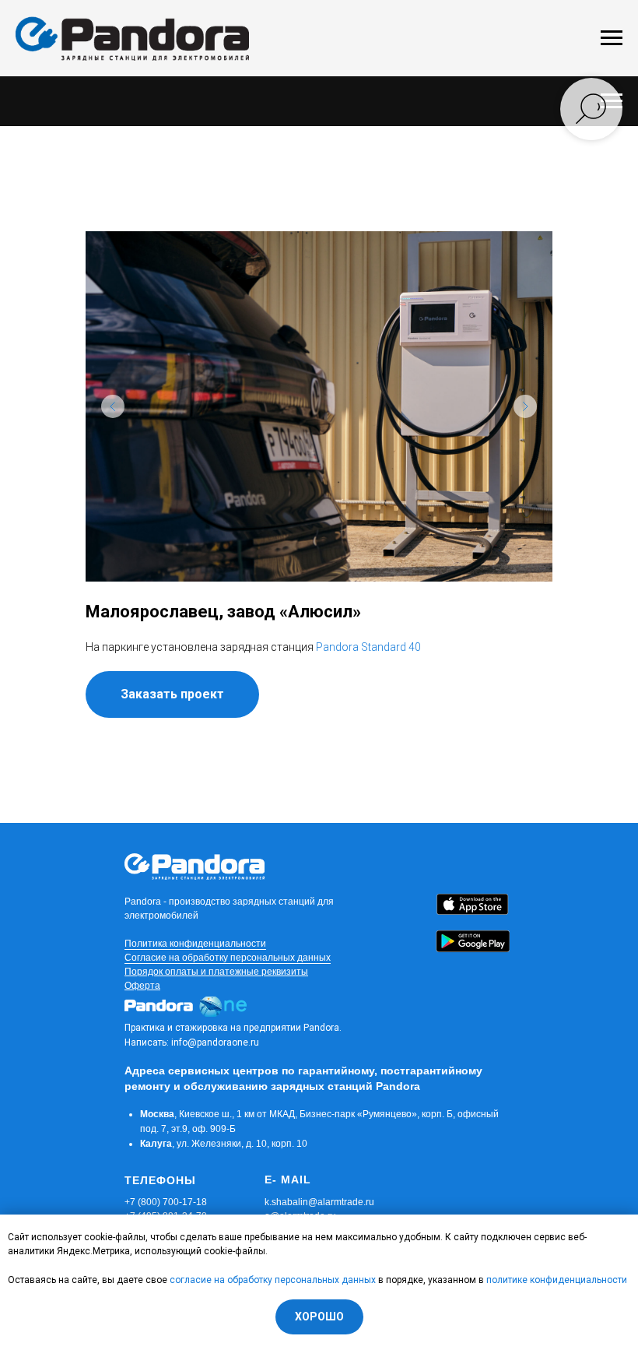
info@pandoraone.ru (215, 1042)
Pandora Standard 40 (368, 647)
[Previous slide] (112, 406)
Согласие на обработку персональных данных (227, 957)
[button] (172, 694)
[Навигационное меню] (611, 38)
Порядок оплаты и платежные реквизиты (216, 971)
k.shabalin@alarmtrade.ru (319, 1202)
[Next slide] (525, 406)
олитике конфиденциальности (559, 1279)
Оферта (142, 985)
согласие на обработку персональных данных (273, 1279)
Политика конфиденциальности (195, 943)
